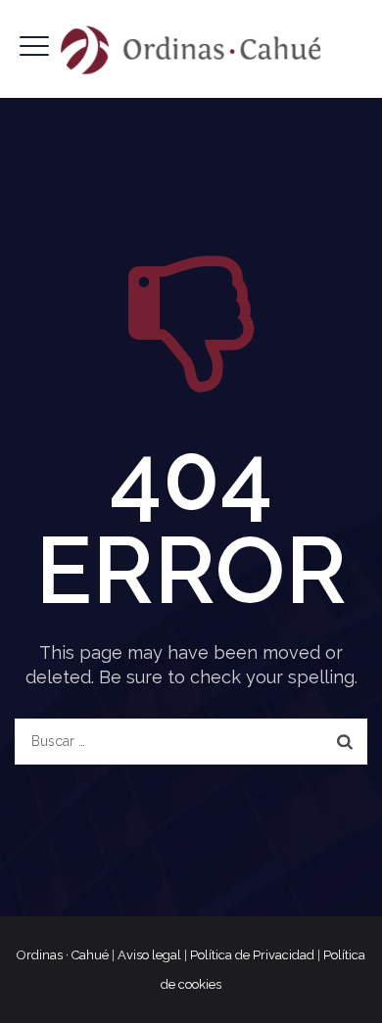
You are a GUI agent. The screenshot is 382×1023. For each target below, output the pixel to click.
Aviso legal (149, 955)
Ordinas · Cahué (63, 955)
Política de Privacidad (252, 955)
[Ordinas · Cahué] (191, 49)
